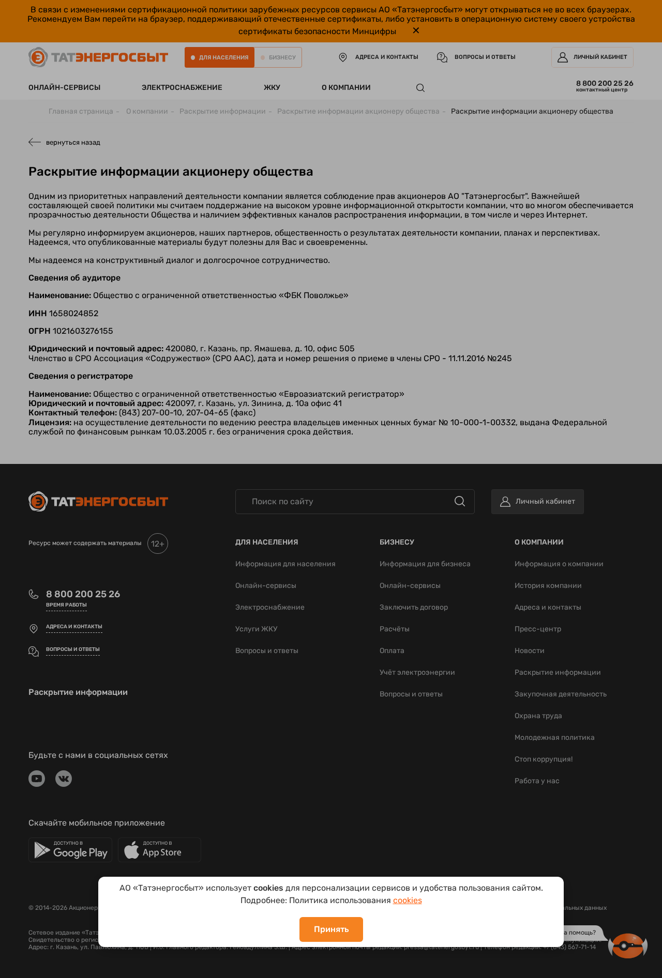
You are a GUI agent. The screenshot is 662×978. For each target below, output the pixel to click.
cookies (407, 900)
